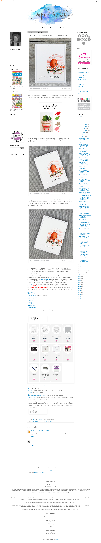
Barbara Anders (32, 295)
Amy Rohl (30, 292)
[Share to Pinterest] (53, 419)
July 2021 (82, 134)
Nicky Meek (80, 86)
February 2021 (83, 270)
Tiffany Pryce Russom (83, 91)
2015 (79, 284)
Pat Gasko (33, 430)
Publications (45, 27)
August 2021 (83, 132)
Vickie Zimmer (32, 305)
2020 (79, 274)
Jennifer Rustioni (82, 79)
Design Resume (54, 27)
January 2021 (83, 272)
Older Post (71, 470)
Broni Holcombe (32, 297)
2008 (79, 298)
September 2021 (84, 130)
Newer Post (30, 470)
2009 (79, 296)
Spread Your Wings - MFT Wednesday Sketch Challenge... (84, 221)
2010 (79, 294)
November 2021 (83, 126)
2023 (79, 119)
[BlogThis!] (49, 419)
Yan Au (79, 93)
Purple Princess (35, 441)
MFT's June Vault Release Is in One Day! (84, 171)
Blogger (57, 539)
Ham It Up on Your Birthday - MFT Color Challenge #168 (84, 154)
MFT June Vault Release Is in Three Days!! (84, 180)
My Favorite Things (48, 421)
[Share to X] (50, 419)
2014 (79, 286)
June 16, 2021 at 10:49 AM (45, 441)
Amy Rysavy (31, 294)
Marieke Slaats (81, 82)
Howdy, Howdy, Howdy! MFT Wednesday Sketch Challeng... (84, 159)
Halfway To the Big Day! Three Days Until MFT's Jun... (84, 242)
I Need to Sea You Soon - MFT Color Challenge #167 (85, 216)
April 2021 (82, 266)
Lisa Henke (31, 299)
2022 (79, 121)
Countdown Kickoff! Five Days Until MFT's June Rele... (85, 251)
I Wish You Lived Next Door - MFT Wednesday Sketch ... (85, 194)
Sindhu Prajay (81, 89)
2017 (79, 280)
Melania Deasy (81, 84)
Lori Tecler (30, 300)
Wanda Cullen (32, 307)
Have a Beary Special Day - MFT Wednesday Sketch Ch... (84, 140)
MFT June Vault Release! (83, 167)
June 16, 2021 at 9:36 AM (43, 430)
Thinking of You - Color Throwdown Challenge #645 (84, 260)
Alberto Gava (81, 71)
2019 (79, 276)
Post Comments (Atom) (39, 472)
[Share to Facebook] (51, 419)
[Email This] (47, 419)
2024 (79, 116)
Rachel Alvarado (82, 88)
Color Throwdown (45, 279)
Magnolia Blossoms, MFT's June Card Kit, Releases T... (84, 207)
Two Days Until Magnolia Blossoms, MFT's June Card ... (84, 212)
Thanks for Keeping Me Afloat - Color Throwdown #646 (84, 225)
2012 (79, 290)
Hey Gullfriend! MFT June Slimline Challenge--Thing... (84, 189)
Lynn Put (30, 302)
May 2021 (82, 264)
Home (38, 27)
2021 (79, 123)
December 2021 (83, 124)
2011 (79, 292)
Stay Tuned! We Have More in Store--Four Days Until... (84, 247)
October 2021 (83, 128)
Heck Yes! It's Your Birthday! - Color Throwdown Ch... (83, 145)
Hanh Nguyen (81, 77)
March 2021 (83, 268)
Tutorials (62, 27)
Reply (32, 436)
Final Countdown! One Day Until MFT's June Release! (85, 233)
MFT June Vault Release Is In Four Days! (84, 185)
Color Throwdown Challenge (37, 421)
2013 (79, 288)
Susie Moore (31, 304)
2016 (79, 282)
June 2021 (82, 136)
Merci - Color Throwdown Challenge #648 (83, 163)
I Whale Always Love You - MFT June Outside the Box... (84, 150)
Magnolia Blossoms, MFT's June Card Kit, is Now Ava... (84, 203)
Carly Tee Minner (82, 75)
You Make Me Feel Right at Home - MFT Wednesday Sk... (84, 256)
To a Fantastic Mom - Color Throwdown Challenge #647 (84, 198)
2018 (79, 278)
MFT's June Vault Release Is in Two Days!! (84, 176)
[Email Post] (45, 419)
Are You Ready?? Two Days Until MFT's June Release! (84, 238)
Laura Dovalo (81, 81)
